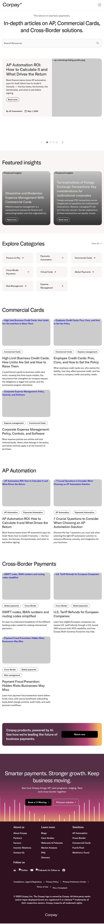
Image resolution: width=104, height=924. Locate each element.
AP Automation (11, 512)
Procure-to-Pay (13, 257)
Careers (17, 842)
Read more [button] (12, 99)
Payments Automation (46, 258)
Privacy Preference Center (74, 882)
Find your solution (65, 802)
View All (95, 243)
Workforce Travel (80, 852)
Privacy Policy (52, 882)
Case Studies (47, 838)
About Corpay (20, 833)
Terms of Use (42, 887)
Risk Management (14, 286)
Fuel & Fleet (78, 847)
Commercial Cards (83, 257)
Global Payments (83, 272)
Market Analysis (49, 847)
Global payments (11, 606)
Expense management (87, 352)
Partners (17, 838)
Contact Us (19, 852)
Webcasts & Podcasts (52, 842)
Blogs (44, 833)
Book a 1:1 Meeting (37, 802)
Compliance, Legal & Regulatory (28, 882)
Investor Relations (22, 847)
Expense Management (46, 286)
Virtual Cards (46, 272)
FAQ (43, 852)
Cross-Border (30, 606)
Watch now (79, 734)
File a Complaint (60, 888)
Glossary (45, 857)
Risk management (12, 675)
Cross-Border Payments (12, 272)
